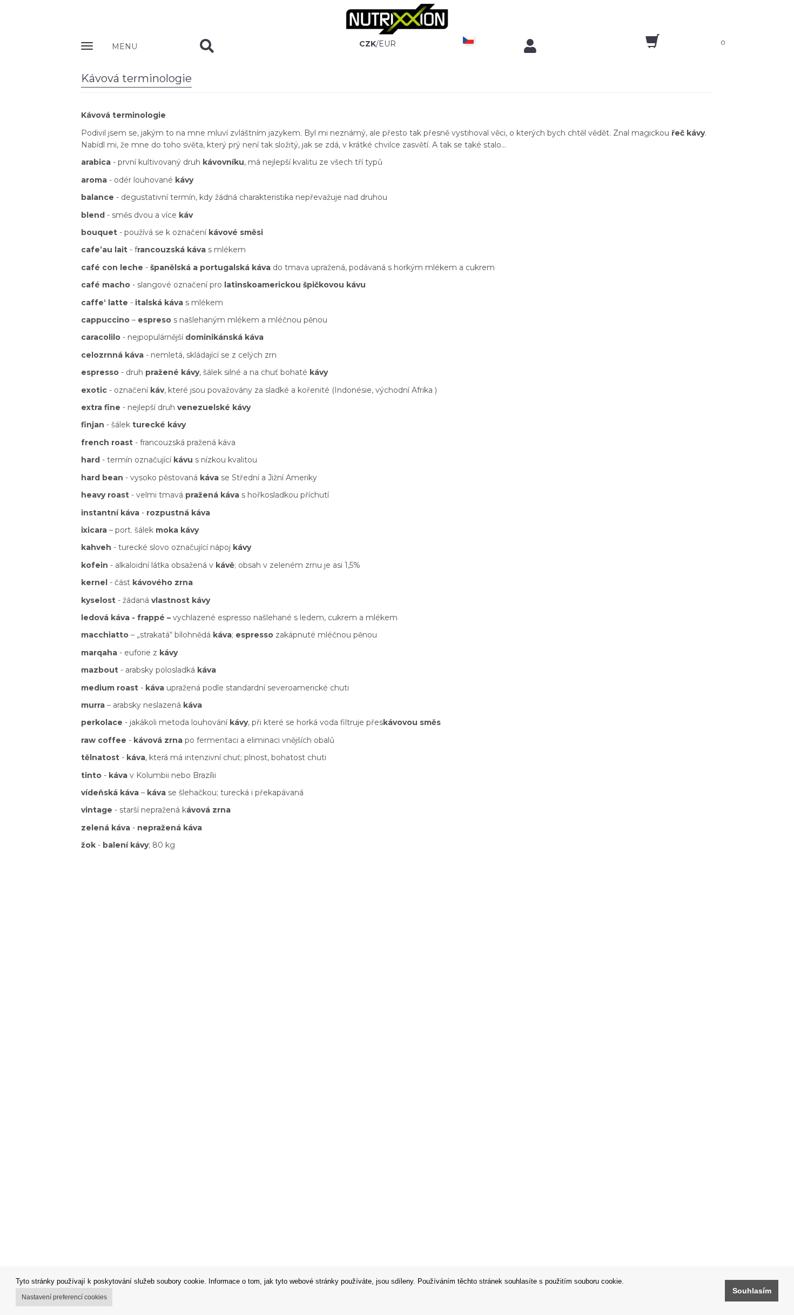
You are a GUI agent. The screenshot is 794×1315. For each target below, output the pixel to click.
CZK (367, 44)
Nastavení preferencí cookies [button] (64, 1297)
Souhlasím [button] (751, 1290)
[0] (643, 45)
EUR (387, 44)
